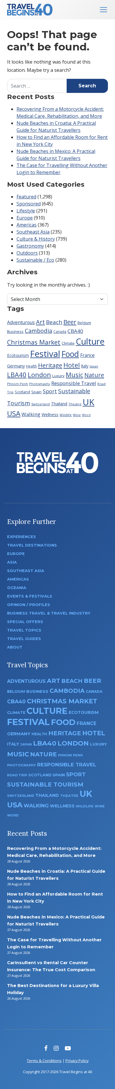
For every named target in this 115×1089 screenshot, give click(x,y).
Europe (25, 218)
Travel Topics (24, 630)
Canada (59, 331)
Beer (69, 322)
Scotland (22, 391)
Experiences (21, 537)
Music (74, 374)
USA (13, 413)
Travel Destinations (32, 545)
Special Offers (25, 622)
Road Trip (17, 775)
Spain (36, 391)
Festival (45, 354)
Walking (31, 414)
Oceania (16, 588)
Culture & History (36, 239)
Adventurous (21, 322)
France (87, 355)
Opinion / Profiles (28, 605)
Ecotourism (18, 355)
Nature (94, 375)
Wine (77, 415)
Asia (12, 562)
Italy (84, 366)
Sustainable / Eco (35, 260)
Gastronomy (30, 246)
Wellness (50, 414)
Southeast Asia (33, 232)
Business (15, 331)
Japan (94, 366)
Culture (90, 341)
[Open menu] (103, 9)
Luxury (58, 375)
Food (70, 353)
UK (88, 402)
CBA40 (75, 331)
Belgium (84, 322)
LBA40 (17, 374)
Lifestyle (26, 210)
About (14, 647)
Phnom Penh (17, 384)
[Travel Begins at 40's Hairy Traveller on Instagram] (56, 1048)
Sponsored (29, 203)
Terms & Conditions (44, 1060)
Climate (68, 343)
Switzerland (40, 404)
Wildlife (66, 415)
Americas (27, 225)
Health (31, 366)
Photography (39, 384)
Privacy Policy (76, 1060)
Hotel (71, 365)
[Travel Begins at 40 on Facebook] (45, 1048)
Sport (50, 391)
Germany (16, 366)
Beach (54, 322)
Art (40, 322)
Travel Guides (24, 639)
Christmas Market (33, 342)
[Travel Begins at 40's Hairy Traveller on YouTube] (68, 1048)
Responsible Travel (73, 383)
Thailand (59, 403)
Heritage (50, 365)
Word (86, 415)
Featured (26, 196)
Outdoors (27, 253)
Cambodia (38, 331)
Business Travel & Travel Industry (48, 613)
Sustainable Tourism (45, 784)
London (39, 374)
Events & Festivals (29, 596)
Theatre (74, 404)
